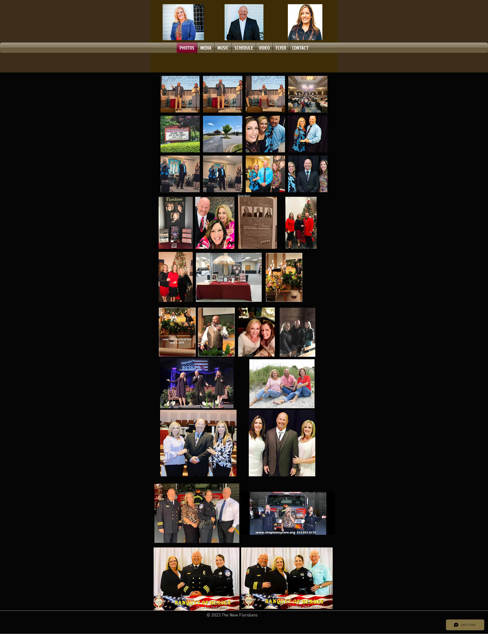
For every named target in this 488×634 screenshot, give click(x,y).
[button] (180, 94)
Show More (244, 195)
